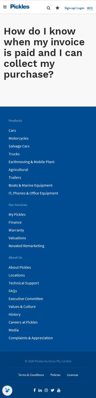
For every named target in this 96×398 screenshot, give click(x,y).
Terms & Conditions (31, 375)
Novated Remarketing (26, 245)
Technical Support (24, 282)
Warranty (16, 230)
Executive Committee (26, 298)
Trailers (15, 177)
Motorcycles (19, 138)
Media (14, 329)
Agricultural (18, 169)
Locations (17, 275)
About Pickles (20, 267)
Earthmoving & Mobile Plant (31, 161)
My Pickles (17, 214)
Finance (15, 222)
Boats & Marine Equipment (30, 185)
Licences (72, 375)
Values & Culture (22, 306)
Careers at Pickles (23, 322)
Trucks (14, 153)
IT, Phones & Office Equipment (33, 193)
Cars (12, 130)
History (14, 314)
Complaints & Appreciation (31, 337)
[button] (58, 7)
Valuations (17, 237)
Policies (55, 375)
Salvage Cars (19, 146)
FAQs (13, 290)
